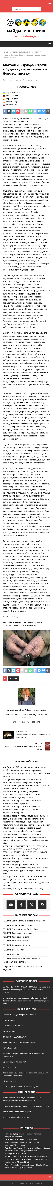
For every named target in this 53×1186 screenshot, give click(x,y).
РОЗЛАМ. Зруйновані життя (15, 940)
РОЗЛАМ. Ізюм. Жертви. (13, 949)
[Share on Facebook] (5, 111)
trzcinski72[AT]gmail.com (22, 1167)
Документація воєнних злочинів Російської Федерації (22, 968)
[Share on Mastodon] (35, 111)
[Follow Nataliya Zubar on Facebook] (18, 722)
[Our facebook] (21, 904)
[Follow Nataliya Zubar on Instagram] (22, 722)
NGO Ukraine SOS (10, 1048)
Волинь (13, 678)
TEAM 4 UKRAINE (9, 1020)
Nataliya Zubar (31, 80)
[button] (49, 3)
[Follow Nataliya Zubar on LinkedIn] (37, 722)
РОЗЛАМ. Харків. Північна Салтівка (19, 925)
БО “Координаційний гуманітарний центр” (21, 1087)
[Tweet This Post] (9, 111)
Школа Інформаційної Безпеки (16, 1117)
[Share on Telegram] (39, 111)
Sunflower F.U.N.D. (10, 1067)
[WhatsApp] (42, 904)
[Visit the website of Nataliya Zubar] (14, 722)
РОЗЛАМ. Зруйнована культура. (17, 933)
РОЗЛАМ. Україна (11, 954)
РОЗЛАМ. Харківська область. (16, 945)
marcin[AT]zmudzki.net (19, 1162)
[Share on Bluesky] (43, 111)
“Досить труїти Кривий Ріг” (14, 1062)
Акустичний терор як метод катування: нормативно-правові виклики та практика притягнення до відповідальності (22, 794)
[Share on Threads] (48, 111)
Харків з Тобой (9, 1031)
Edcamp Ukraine (9, 1081)
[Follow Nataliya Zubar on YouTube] (32, 722)
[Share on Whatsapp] (30, 111)
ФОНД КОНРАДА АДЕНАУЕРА (15, 1037)
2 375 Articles (40, 710)
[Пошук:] (26, 9)
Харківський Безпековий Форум (17, 1111)
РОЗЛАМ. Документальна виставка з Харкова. (24, 920)
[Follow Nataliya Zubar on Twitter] (27, 722)
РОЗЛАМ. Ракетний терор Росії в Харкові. (22, 929)
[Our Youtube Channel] (11, 904)
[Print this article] (26, 111)
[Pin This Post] (18, 111)
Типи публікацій (21, 52)
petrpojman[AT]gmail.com (15, 1153)
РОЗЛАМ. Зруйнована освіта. (16, 937)
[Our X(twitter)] (31, 904)
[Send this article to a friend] (22, 111)
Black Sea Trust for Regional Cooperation (20, 1042)
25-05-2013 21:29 (13, 80)
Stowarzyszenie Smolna (13, 1026)
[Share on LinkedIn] (13, 111)
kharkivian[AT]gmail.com (15, 1145)
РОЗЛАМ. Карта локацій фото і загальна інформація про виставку (21, 960)
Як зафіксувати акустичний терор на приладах (24, 888)
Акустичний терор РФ (13, 812)
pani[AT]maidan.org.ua (14, 1136)
